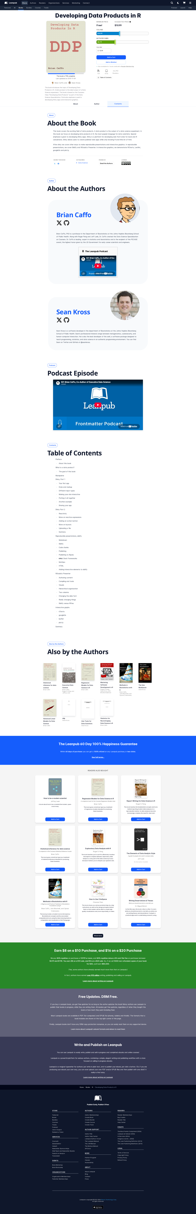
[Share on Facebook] (58, 163)
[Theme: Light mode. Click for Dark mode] (178, 2)
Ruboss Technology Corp (108, 1199)
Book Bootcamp (57, 1167)
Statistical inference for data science (55, 849)
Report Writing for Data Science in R (141, 801)
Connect (86, 3)
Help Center (122, 1122)
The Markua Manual (91, 1146)
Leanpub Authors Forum (93, 1139)
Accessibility (89, 1162)
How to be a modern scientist (55, 798)
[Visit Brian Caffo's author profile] (125, 208)
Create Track (89, 1125)
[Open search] (171, 2)
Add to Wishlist (111, 62)
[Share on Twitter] (54, 163)
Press (87, 1179)
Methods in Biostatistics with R (55, 901)
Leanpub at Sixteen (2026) (126, 1134)
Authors (33, 3)
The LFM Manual (90, 1143)
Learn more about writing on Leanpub (98, 981)
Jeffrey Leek (66, 693)
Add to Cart (111, 57)
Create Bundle (90, 1120)
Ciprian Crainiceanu (126, 695)
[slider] (119, 33)
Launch (182, 8)
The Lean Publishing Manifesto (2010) (130, 1143)
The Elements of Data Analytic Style (141, 853)
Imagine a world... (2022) (126, 1139)
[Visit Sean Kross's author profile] (125, 305)
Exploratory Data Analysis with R (98, 848)
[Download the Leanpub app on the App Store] (98, 1207)
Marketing (76, 3)
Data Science (83, 163)
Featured (7, 8)
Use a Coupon (57, 1129)
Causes (87, 1160)
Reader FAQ (122, 1120)
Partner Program (90, 1157)
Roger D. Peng (66, 691)
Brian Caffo (59, 83)
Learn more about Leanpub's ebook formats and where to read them (98, 1029)
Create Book (89, 1117)
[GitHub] (66, 223)
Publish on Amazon (58, 1153)
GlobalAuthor (56, 1143)
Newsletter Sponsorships (60, 1148)
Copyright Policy (123, 1155)
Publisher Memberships (60, 1179)
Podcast (174, 8)
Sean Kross (76, 83)
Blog (86, 1174)
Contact (87, 1176)
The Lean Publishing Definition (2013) (130, 1141)
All (14, 8)
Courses (38, 8)
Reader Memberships (125, 1115)
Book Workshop (57, 1165)
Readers (42, 3)
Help (190, 8)
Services (65, 3)
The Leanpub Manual (92, 1141)
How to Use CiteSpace (98, 899)
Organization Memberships (61, 1176)
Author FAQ (88, 1134)
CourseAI (55, 1141)
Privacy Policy (122, 1157)
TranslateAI (56, 1156)
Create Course (90, 1122)
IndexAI (54, 1146)
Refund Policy (122, 1160)
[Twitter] (59, 223)
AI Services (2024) (124, 1136)
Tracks (46, 8)
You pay (99, 47)
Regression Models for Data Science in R (98, 799)
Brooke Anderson (105, 692)
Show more (98, 936)
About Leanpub (90, 1171)
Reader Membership (127, 66)
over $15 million (93, 975)
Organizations (54, 3)
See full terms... (98, 757)
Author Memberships (92, 1115)
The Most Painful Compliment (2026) (129, 1131)
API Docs (88, 1148)
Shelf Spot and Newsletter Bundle (63, 1151)
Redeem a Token (57, 1132)
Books (21, 8)
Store (24, 3)
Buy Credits (121, 1117)
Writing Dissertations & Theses (141, 901)
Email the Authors (106, 163)
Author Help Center (91, 1136)
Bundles (29, 8)
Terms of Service (123, 1153)
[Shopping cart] (184, 2)
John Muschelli (124, 693)
